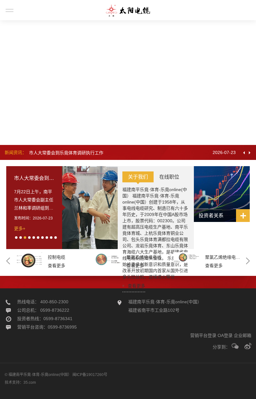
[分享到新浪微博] (247, 346)
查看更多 (136, 285)
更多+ (19, 228)
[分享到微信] (235, 346)
